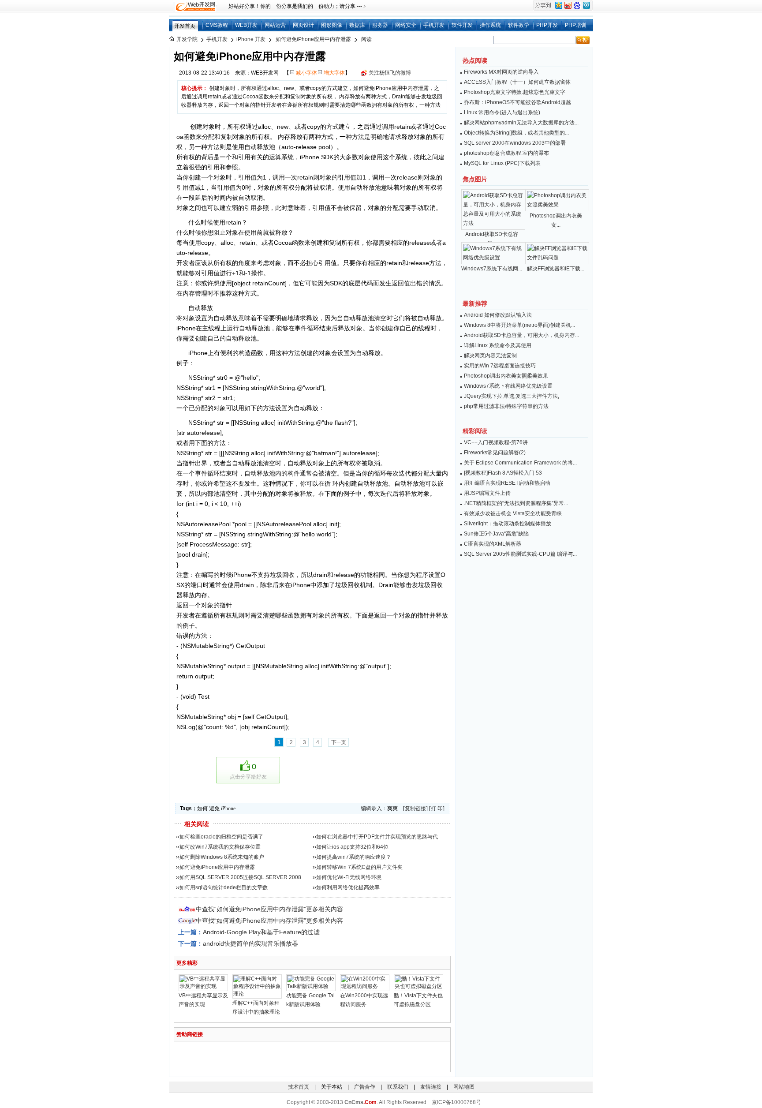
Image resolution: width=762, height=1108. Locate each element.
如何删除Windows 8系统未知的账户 (221, 857)
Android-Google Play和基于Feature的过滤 (261, 932)
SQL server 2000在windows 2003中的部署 (515, 143)
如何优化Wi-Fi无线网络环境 (348, 877)
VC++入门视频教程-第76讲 (496, 442)
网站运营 (275, 25)
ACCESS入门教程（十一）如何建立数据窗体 (517, 82)
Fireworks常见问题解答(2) (495, 452)
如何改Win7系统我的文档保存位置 (220, 847)
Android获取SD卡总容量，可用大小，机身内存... (521, 335)
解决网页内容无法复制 (490, 355)
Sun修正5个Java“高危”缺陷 (496, 534)
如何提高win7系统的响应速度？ (353, 857)
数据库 (357, 25)
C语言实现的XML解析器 (492, 544)
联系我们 (397, 1087)
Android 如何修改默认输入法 (498, 315)
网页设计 (303, 25)
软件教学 (518, 25)
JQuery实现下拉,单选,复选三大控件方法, (511, 396)
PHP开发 (547, 25)
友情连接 (430, 1087)
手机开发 (433, 25)
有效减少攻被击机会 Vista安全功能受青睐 (513, 513)
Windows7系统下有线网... (491, 269)
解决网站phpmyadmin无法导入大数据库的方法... (521, 123)
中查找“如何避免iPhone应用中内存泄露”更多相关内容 (269, 909)
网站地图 (463, 1087)
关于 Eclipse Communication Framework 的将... (520, 463)
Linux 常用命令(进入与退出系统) (502, 112)
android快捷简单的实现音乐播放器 (250, 943)
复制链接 (415, 808)
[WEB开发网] (194, 6)
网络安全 (405, 25)
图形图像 (331, 25)
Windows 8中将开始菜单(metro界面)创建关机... (519, 325)
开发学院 (187, 39)
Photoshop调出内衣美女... (556, 220)
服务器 (380, 25)
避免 (214, 808)
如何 (202, 808)
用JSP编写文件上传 (487, 493)
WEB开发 (246, 25)
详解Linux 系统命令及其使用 (497, 345)
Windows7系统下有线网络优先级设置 (508, 386)
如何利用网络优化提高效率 (348, 887)
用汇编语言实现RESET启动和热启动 (507, 483)
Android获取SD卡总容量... (491, 239)
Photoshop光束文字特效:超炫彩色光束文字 (514, 92)
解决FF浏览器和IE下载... (555, 269)
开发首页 (184, 26)
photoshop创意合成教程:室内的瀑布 (506, 153)
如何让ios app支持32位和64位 (352, 847)
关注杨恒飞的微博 (390, 73)
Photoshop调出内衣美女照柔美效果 (506, 376)
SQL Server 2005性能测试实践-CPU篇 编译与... (520, 554)
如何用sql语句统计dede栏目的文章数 (223, 887)
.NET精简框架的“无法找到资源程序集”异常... (516, 503)
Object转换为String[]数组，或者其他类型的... (516, 133)
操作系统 (490, 25)
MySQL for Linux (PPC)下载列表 (502, 163)
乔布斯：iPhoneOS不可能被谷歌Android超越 (517, 102)
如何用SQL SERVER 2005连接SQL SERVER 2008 (240, 877)
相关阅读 (196, 823)
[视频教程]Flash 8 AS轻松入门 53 (503, 473)
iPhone (228, 808)
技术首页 (298, 1087)
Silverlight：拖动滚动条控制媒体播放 (507, 523)
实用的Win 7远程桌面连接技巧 (500, 366)
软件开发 (462, 25)
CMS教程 (216, 25)
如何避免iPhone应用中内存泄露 (313, 39)
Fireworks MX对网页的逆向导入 (501, 72)
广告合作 (364, 1087)
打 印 (437, 808)
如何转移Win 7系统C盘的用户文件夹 (359, 867)
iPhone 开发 (250, 39)
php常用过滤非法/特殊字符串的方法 (506, 406)
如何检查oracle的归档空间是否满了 (221, 837)
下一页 (338, 742)
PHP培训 (575, 25)
